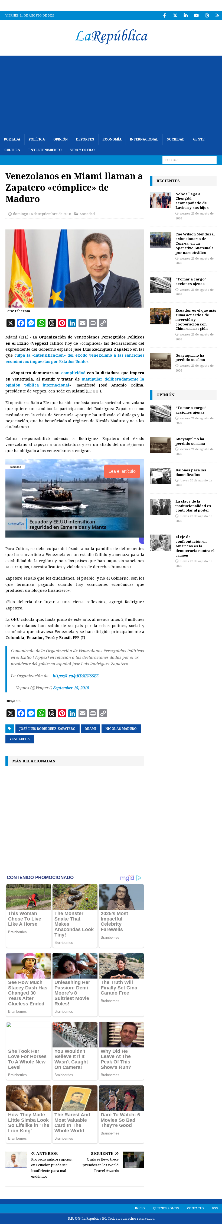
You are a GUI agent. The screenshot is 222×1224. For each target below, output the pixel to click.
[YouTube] (196, 15)
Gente (199, 139)
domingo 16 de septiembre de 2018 (42, 214)
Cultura (12, 150)
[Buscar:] (189, 160)
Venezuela (19, 739)
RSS (215, 1208)
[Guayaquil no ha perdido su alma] (160, 361)
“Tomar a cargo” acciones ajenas (191, 281)
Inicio (140, 1208)
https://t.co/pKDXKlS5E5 (76, 675)
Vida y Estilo (82, 150)
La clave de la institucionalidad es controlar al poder (193, 506)
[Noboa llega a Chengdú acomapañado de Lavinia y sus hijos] (160, 200)
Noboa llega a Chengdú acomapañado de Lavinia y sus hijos (192, 200)
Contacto (195, 1208)
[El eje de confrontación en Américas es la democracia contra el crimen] (160, 543)
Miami (90, 729)
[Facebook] (164, 15)
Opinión (60, 139)
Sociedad (176, 139)
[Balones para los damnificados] (160, 476)
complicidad (73, 373)
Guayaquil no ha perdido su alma (190, 357)
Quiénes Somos (166, 1208)
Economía (112, 139)
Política (37, 139)
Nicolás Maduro (121, 729)
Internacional (144, 139)
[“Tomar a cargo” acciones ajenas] (160, 285)
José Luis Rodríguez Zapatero (47, 729)
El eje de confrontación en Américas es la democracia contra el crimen (194, 546)
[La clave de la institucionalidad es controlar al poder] (160, 507)
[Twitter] (175, 15)
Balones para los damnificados (190, 472)
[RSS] (217, 15)
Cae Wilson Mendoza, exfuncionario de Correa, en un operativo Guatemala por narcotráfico (195, 243)
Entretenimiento (45, 150)
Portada (12, 139)
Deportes (85, 139)
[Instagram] (206, 15)
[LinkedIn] (185, 15)
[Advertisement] (111, 94)
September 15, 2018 (71, 687)
